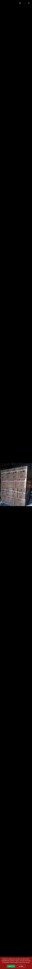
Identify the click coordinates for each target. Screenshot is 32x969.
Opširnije (21, 966)
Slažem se (11, 966)
